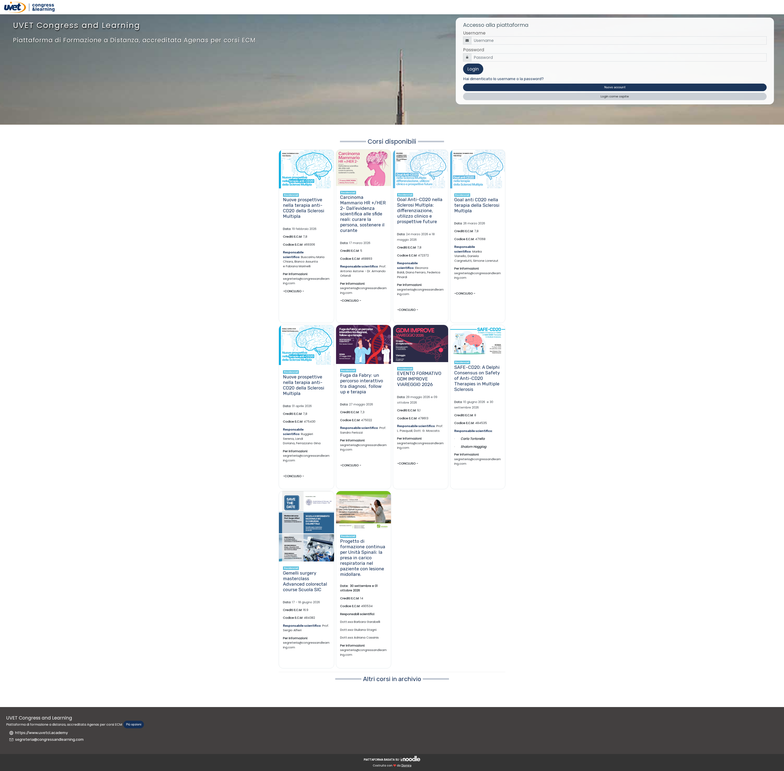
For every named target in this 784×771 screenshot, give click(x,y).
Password (473, 50)
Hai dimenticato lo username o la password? (503, 78)
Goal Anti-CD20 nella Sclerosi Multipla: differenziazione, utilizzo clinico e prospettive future (419, 210)
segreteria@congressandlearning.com (49, 739)
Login (473, 69)
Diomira (406, 765)
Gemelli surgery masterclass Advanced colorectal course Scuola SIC (305, 581)
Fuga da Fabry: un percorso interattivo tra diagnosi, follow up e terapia (361, 384)
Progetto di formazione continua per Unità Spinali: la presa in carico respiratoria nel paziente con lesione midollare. (362, 557)
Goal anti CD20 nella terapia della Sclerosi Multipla (476, 205)
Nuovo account (615, 87)
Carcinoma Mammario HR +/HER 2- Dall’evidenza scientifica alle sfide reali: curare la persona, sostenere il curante (363, 214)
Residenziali (291, 195)
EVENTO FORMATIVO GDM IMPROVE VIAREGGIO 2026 (419, 379)
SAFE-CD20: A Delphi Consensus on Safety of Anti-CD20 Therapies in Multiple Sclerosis (477, 378)
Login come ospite (615, 96)
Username (474, 33)
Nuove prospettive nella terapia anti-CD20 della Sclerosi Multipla (303, 208)
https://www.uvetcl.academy (41, 732)
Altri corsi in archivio (392, 679)
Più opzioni (133, 724)
